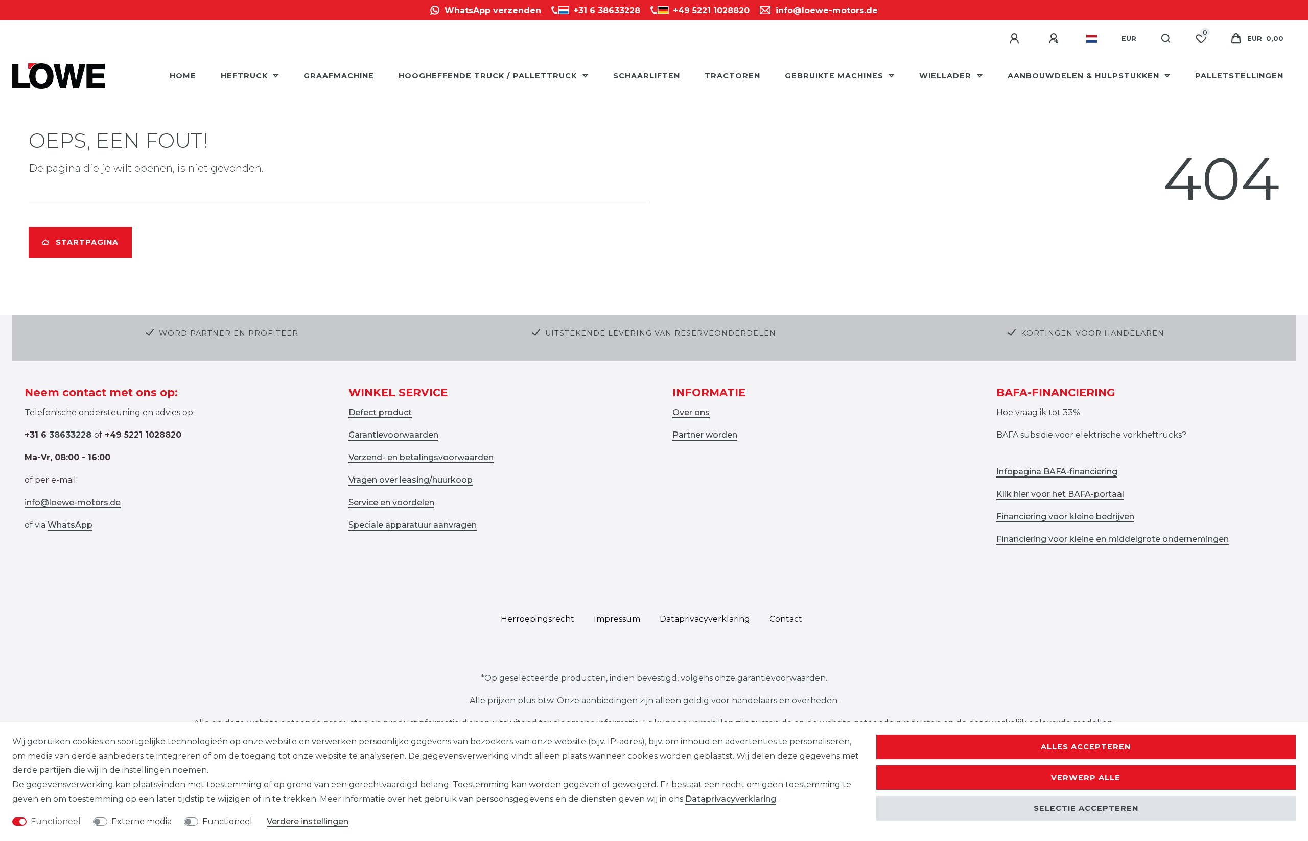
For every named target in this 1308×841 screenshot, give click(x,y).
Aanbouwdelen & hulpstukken (1085, 75)
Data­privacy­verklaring (705, 619)
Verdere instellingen (307, 821)
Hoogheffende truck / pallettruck (489, 75)
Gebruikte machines (835, 75)
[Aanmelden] (1016, 39)
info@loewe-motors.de (73, 502)
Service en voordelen (391, 502)
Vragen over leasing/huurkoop (410, 480)
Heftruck (245, 75)
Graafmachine (338, 75)
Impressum (617, 619)
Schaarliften (646, 75)
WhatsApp (70, 525)
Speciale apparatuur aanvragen (412, 525)
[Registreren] (1055, 39)
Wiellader (946, 75)
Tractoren (732, 75)
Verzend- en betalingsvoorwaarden (421, 457)
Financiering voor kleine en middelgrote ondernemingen (1112, 539)
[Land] (1091, 38)
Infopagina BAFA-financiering (1056, 471)
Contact (785, 619)
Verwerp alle (1085, 777)
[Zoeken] (1166, 38)
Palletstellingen (1239, 75)
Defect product (380, 412)
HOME (183, 75)
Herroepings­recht (537, 619)
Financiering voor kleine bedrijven (1065, 516)
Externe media (141, 821)
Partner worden (704, 435)
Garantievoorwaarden (393, 435)
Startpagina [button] (87, 242)
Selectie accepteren (1086, 808)
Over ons (691, 412)
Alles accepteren (1086, 747)
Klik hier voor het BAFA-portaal (1060, 494)
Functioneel (56, 821)
